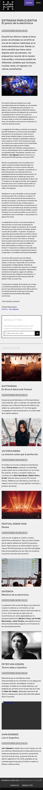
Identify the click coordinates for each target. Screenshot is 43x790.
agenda (29, 3)
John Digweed (13, 309)
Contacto (14, 785)
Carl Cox (4, 309)
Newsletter (27, 785)
